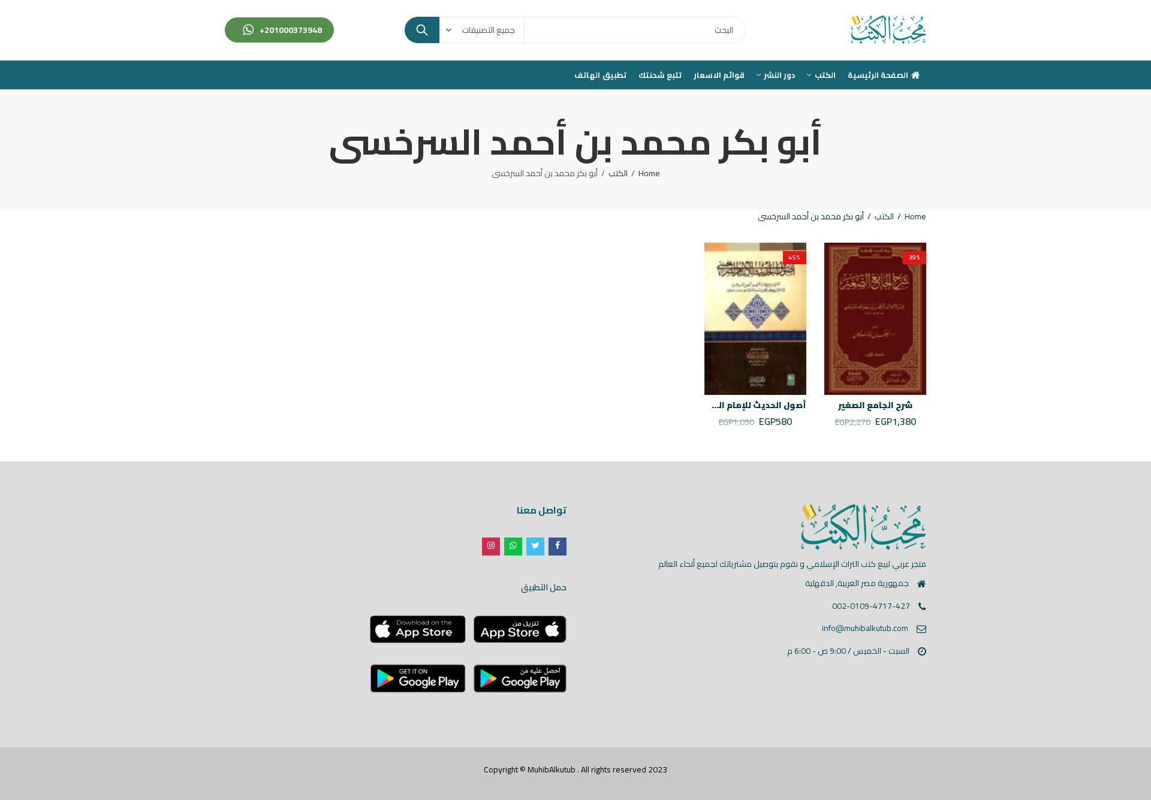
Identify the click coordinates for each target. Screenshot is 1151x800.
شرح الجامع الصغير (875, 405)
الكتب (618, 173)
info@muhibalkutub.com (865, 628)
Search (422, 30)
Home (649, 173)
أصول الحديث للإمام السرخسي (746, 405)
